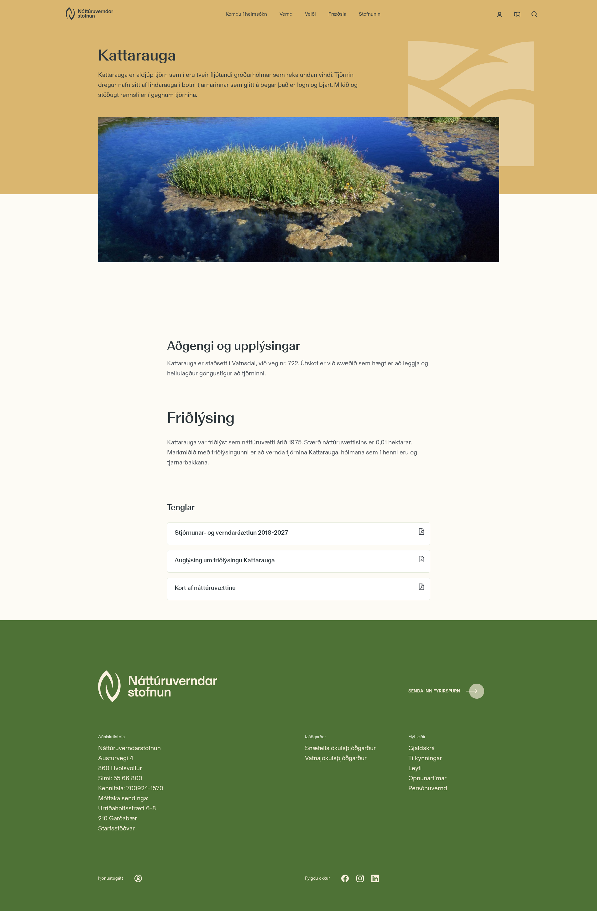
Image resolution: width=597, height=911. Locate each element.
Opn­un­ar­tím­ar (427, 778)
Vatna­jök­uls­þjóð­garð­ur (336, 758)
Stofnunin (369, 14)
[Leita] (534, 14)
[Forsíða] (89, 14)
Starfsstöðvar (116, 828)
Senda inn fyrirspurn (434, 691)
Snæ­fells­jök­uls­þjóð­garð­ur (340, 748)
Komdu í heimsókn (246, 14)
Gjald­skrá (421, 748)
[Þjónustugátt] (499, 14)
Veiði (310, 14)
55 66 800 (127, 778)
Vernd (286, 14)
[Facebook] (345, 878)
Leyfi (415, 768)
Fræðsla (337, 14)
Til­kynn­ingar (425, 758)
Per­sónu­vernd (427, 788)
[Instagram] (360, 878)
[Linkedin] (375, 878)
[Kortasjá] (517, 14)
